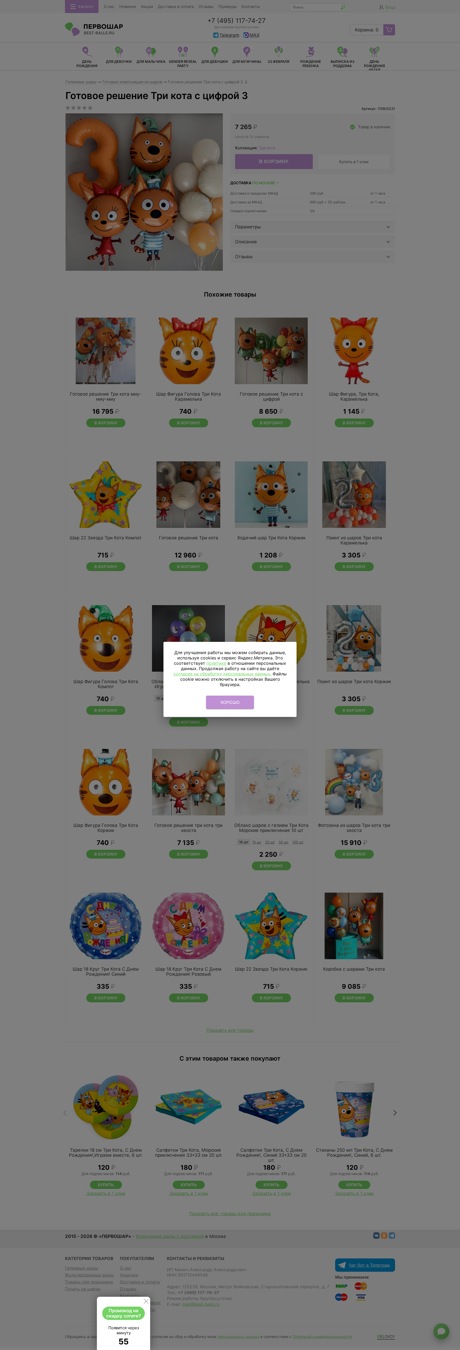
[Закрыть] (146, 1302)
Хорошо (230, 702)
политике (216, 663)
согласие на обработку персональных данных (222, 673)
